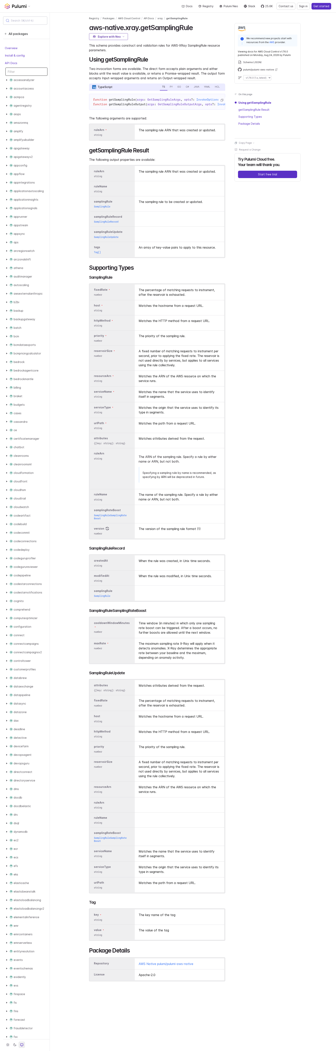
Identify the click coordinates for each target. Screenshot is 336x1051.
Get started (321, 6)
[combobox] (25, 21)
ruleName (100, 186)
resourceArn (102, 376)
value (98, 930)
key (96, 914)
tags (97, 247)
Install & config (15, 55)
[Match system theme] (22, 1045)
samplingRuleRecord (108, 216)
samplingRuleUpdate (108, 232)
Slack (251, 6)
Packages (109, 18)
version (99, 528)
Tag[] (97, 252)
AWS (271, 42)
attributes (101, 438)
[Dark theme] (15, 1045)
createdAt (101, 560)
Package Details (249, 123)
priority (99, 335)
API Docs (11, 63)
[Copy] (221, 100)
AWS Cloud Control (129, 18)
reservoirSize (103, 350)
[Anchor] (196, 26)
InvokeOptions (207, 99)
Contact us (286, 6)
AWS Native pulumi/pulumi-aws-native (166, 964)
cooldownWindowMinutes (112, 623)
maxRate (100, 643)
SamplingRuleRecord (106, 221)
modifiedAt (101, 575)
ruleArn (99, 129)
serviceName (103, 391)
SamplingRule (102, 206)
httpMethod (102, 320)
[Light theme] (8, 1045)
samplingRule (103, 201)
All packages (18, 34)
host (97, 305)
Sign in (303, 6)
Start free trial (267, 174)
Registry (208, 6)
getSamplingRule (177, 18)
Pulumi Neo (231, 6)
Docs (189, 6)
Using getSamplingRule (254, 102)
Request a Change (250, 149)
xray (160, 18)
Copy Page (245, 142)
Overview (11, 48)
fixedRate (101, 289)
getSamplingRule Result (254, 109)
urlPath (99, 423)
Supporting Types (250, 116)
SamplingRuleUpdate (106, 237)
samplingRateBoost (107, 510)
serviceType (102, 407)
